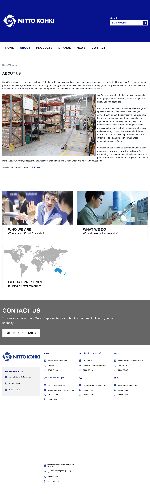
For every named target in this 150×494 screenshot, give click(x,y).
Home (5, 65)
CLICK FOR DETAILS (21, 333)
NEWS (81, 47)
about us (13, 65)
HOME (9, 47)
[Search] (145, 23)
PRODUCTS (44, 47)
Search (113, 18)
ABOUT (25, 47)
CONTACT (98, 47)
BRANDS (64, 47)
